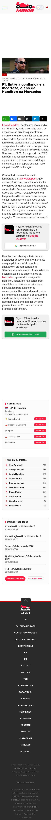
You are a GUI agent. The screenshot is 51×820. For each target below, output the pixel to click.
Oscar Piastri (15, 492)
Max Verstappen (28, 178)
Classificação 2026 (25, 633)
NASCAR (25, 672)
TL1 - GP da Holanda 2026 (18, 569)
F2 (25, 653)
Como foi (40, 419)
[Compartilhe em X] (28, 118)
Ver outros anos (35, 579)
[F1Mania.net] (25, 7)
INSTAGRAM (25, 738)
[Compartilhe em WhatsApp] (6, 118)
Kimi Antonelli (16, 465)
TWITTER (25, 732)
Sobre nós (25, 712)
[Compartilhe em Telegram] (36, 118)
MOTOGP (25, 666)
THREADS (25, 745)
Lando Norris (15, 478)
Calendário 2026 (25, 626)
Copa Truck (25, 692)
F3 (25, 659)
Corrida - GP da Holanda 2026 (20, 526)
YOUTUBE (25, 725)
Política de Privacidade (25, 775)
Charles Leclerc (16, 483)
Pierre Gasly (15, 505)
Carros (25, 699)
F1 (4, 75)
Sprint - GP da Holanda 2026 (19, 546)
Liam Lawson (15, 501)
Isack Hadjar (15, 496)
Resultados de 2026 (15, 579)
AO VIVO (25, 613)
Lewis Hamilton (10, 125)
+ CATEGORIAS (25, 705)
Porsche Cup (25, 686)
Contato (25, 719)
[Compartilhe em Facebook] (13, 118)
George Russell (16, 469)
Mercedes (7, 277)
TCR (25, 679)
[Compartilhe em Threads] (43, 118)
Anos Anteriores (25, 639)
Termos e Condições (25, 782)
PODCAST (25, 752)
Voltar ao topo (26, 601)
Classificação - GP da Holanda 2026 (23, 536)
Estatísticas (25, 646)
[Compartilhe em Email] (21, 118)
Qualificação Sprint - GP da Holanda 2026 (23, 557)
